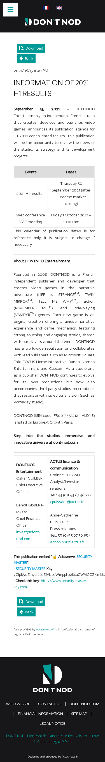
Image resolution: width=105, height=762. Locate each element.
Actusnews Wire (46, 629)
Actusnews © (70, 756)
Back (28, 58)
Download (33, 48)
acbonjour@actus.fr (67, 542)
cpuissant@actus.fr (67, 501)
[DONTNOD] (52, 21)
